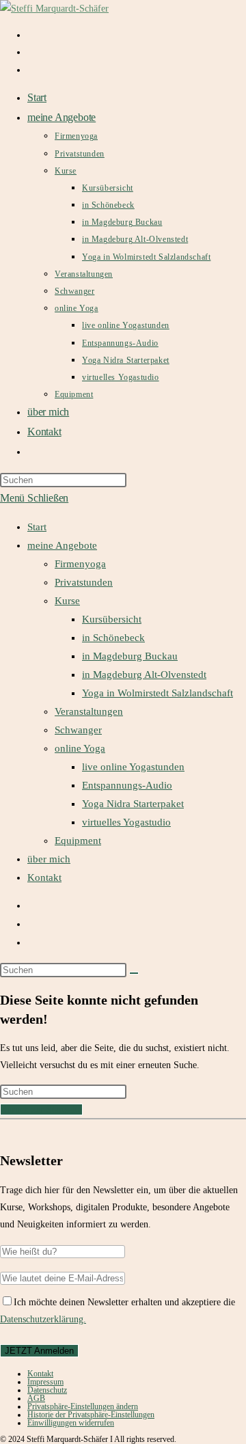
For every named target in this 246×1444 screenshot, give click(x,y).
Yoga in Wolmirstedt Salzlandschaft (157, 692)
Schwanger (78, 729)
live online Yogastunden (133, 766)
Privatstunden (84, 582)
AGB (36, 1398)
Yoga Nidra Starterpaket (133, 803)
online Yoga (80, 748)
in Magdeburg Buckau (130, 656)
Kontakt (44, 877)
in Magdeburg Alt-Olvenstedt (144, 674)
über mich (48, 859)
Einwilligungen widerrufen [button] (70, 1423)
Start (36, 526)
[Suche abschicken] (134, 973)
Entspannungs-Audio (127, 785)
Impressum (45, 1382)
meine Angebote (62, 545)
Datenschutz (47, 1390)
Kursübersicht (111, 619)
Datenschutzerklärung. (43, 1319)
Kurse (67, 600)
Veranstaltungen (89, 711)
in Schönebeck (113, 637)
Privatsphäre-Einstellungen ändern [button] (82, 1406)
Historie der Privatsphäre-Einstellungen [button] (90, 1414)
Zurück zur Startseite (41, 1109)
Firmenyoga (80, 563)
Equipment (78, 840)
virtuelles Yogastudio (126, 822)
